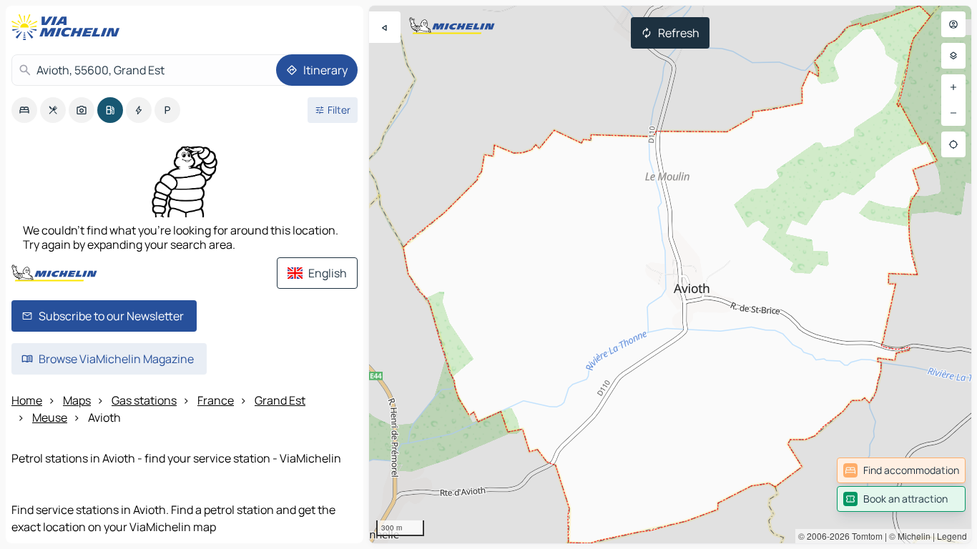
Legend (952, 536)
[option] (24, 110)
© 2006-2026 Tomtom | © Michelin (864, 536)
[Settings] (953, 56)
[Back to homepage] (68, 27)
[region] (670, 274)
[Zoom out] (953, 113)
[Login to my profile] (953, 24)
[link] (901, 470)
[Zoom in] (953, 87)
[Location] (953, 144)
